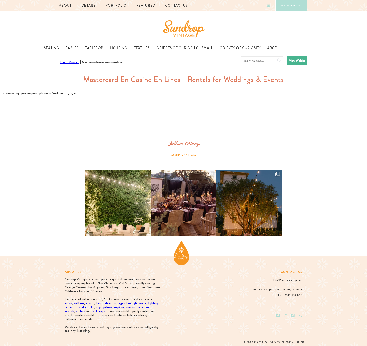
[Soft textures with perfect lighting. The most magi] (118, 202)
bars (98, 303)
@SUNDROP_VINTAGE (183, 155)
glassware (139, 303)
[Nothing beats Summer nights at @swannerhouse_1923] (249, 202)
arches (80, 311)
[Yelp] (300, 315)
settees (79, 303)
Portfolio (116, 5)
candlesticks (86, 307)
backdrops (98, 311)
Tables (72, 47)
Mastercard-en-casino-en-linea (103, 62)
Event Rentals (69, 62)
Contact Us (176, 5)
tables (107, 303)
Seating (51, 47)
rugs (98, 307)
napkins (119, 307)
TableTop (94, 47)
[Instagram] (285, 315)
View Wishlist (297, 60)
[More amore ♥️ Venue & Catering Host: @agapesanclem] (183, 202)
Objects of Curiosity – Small (184, 47)
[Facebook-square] (278, 315)
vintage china (123, 303)
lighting (153, 303)
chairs (90, 303)
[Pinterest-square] (293, 315)
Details (88, 5)
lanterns (70, 307)
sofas (68, 303)
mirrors (131, 307)
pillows (107, 307)
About (65, 5)
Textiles (142, 47)
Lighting (118, 47)
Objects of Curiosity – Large (248, 47)
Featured (145, 5)
